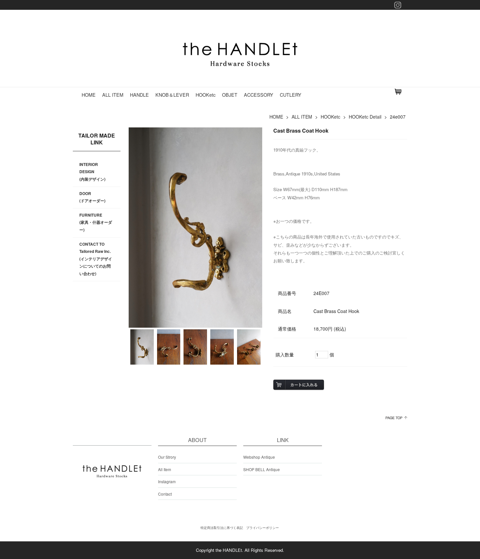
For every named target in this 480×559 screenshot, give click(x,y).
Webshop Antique (259, 457)
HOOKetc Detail (365, 116)
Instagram (167, 481)
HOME (89, 94)
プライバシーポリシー (262, 527)
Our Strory (167, 457)
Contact (165, 494)
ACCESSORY (258, 94)
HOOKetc (206, 94)
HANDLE (139, 94)
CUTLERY (290, 94)
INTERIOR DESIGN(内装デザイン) (92, 172)
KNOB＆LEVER (172, 94)
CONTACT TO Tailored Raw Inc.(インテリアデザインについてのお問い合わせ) (95, 258)
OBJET (229, 94)
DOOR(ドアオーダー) (92, 197)
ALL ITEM (112, 94)
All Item (164, 469)
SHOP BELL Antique (261, 469)
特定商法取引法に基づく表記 (221, 527)
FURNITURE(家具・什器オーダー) (95, 222)
